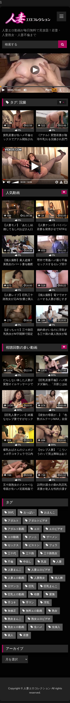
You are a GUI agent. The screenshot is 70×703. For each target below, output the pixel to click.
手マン (30, 602)
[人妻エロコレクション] (28, 18)
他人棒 (59, 577)
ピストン (34, 545)
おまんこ (49, 512)
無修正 (12, 610)
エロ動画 (13, 537)
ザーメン (51, 537)
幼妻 (36, 594)
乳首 (43, 561)
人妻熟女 (39, 577)
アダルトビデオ (38, 520)
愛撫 (52, 594)
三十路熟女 (50, 553)
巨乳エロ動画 (16, 594)
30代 (11, 512)
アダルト (13, 520)
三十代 (12, 553)
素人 (10, 635)
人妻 (59, 561)
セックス (13, 545)
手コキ (12, 602)
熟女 (54, 610)
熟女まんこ (14, 618)
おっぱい (29, 512)
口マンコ (13, 586)
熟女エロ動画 (16, 627)
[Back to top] (58, 692)
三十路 (30, 553)
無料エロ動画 (34, 610)
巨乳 (31, 586)
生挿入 (56, 627)
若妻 (26, 635)
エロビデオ (56, 528)
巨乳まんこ (50, 586)
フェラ (53, 545)
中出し (27, 561)
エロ (36, 528)
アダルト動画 (16, 528)
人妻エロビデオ (40, 569)
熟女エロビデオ (40, 618)
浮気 (46, 602)
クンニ (33, 537)
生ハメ (38, 627)
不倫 (10, 561)
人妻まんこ (14, 569)
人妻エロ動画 (16, 577)
